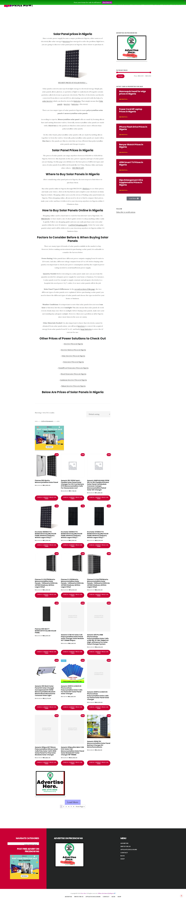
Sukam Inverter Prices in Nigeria (73, 386)
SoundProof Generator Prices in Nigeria (73, 368)
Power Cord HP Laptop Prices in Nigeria (130, 110)
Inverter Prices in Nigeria (73, 344)
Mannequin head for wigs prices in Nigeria (132, 92)
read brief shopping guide (77, 225)
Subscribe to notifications (125, 212)
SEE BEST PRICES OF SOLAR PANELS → (72, 83)
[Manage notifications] (181, 895)
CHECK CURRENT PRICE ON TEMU (46, 498)
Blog (123, 856)
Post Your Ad (107, 2)
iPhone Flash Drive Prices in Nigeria (133, 128)
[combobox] (23, 843)
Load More (72, 802)
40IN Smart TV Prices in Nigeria (131, 163)
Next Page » (80, 806)
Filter (120, 76)
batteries (77, 101)
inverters (66, 41)
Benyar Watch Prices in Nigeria (131, 145)
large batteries (86, 329)
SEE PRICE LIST (78, 168)
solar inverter (47, 101)
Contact (124, 853)
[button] (134, 198)
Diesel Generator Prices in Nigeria (73, 374)
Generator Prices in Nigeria (73, 362)
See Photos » (123, 99)
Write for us (125, 846)
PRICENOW (45, 219)
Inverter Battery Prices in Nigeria (73, 350)
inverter (67, 104)
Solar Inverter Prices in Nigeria (73, 356)
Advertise (124, 843)
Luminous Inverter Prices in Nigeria (73, 380)
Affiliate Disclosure (129, 850)
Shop (123, 859)
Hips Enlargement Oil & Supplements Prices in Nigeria (131, 182)
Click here (86, 189)
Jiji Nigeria (111, 893)
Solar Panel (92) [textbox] (30, 844)
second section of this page (84, 289)
